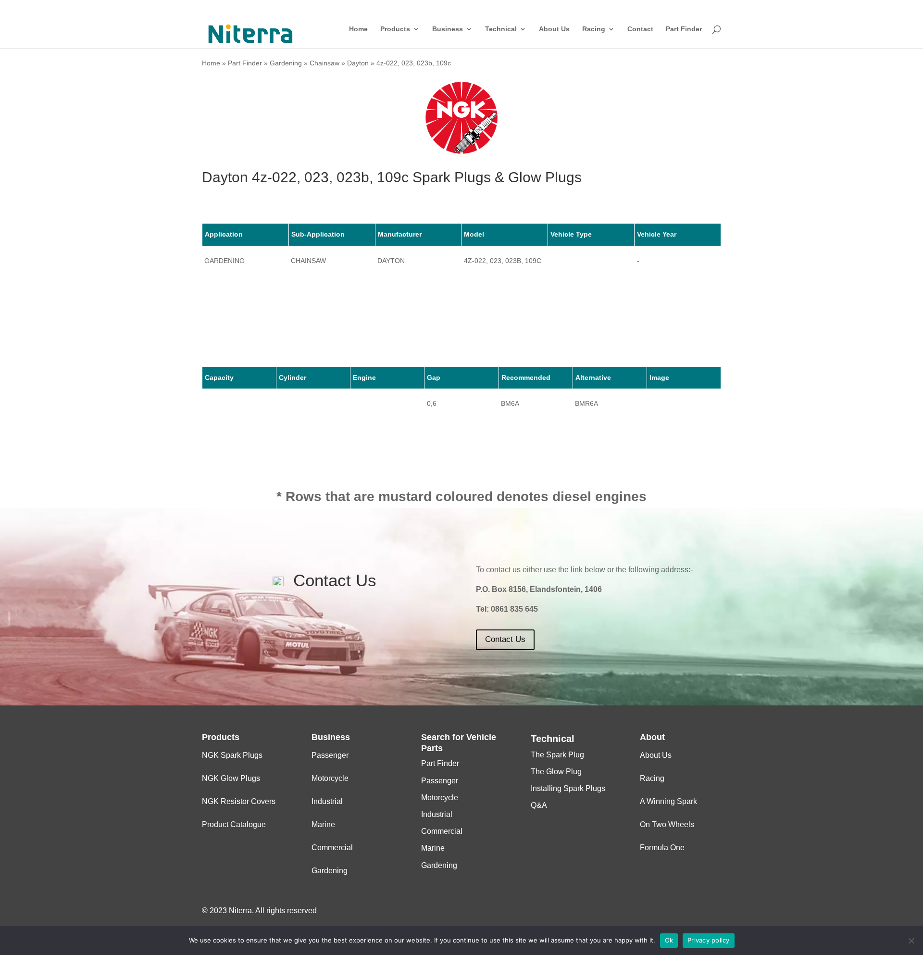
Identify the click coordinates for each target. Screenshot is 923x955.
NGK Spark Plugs (232, 755)
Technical (501, 29)
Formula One (662, 847)
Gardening (286, 63)
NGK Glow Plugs (231, 778)
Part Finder (684, 29)
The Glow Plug (556, 771)
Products (395, 29)
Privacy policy (708, 940)
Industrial (327, 801)
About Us (554, 29)
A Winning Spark (668, 801)
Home (358, 29)
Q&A (539, 805)
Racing (593, 29)
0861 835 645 (514, 609)
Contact (640, 29)
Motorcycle (330, 778)
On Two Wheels (667, 824)
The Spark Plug (557, 755)
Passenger (330, 755)
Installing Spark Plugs (568, 788)
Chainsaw (324, 63)
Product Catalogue (234, 824)
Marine (323, 824)
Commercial (332, 847)
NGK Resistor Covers (238, 801)
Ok (669, 940)
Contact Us (505, 639)
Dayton (358, 63)
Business (447, 29)
